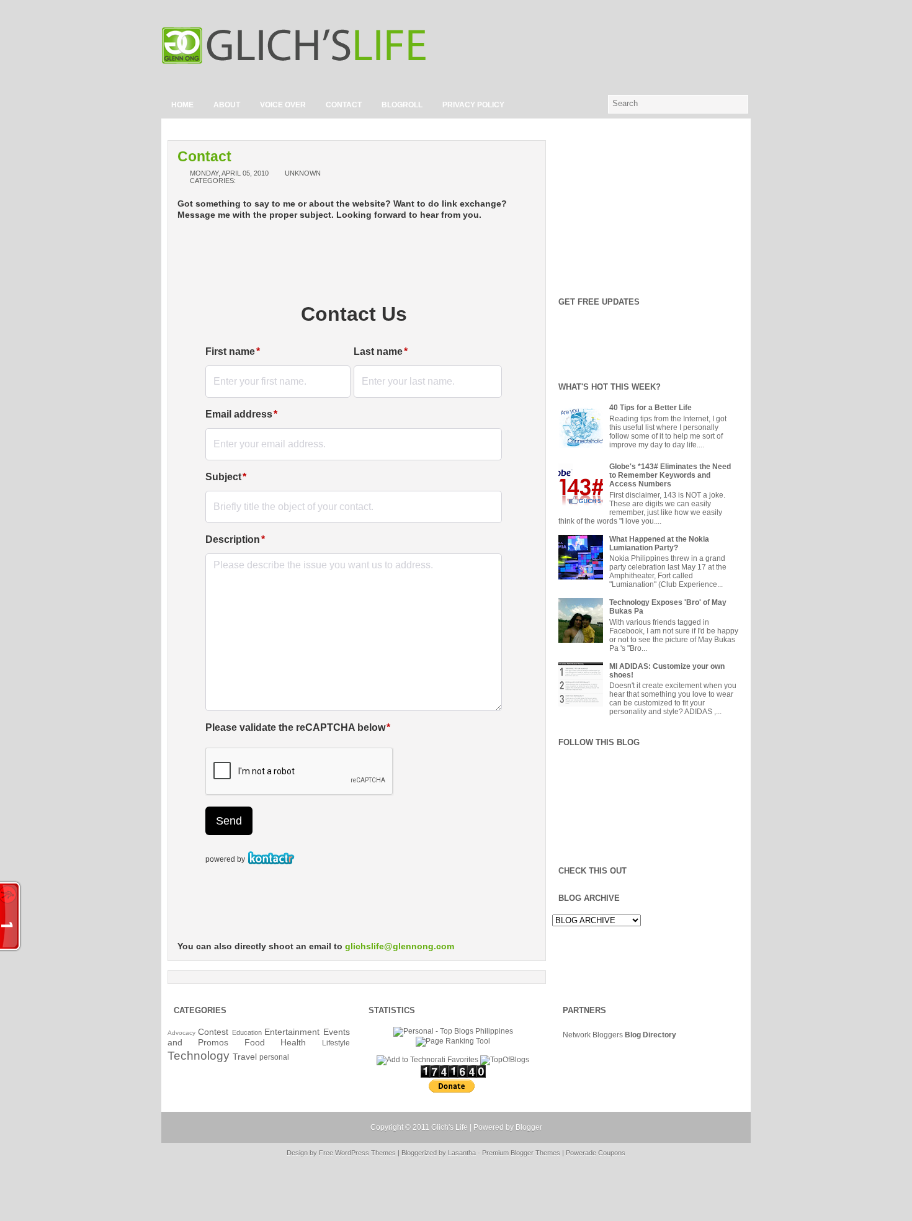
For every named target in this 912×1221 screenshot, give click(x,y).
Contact (344, 105)
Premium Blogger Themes (521, 1152)
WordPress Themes (365, 1152)
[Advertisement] (605, 45)
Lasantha (462, 1152)
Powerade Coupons (595, 1152)
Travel (245, 1057)
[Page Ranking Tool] (453, 1041)
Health (293, 1042)
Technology (199, 1055)
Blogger (529, 1127)
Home (182, 105)
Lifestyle (336, 1043)
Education (247, 1032)
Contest (213, 1032)
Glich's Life (449, 1127)
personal (274, 1057)
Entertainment (292, 1032)
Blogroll (402, 105)
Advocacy (181, 1032)
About (226, 105)
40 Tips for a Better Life (650, 407)
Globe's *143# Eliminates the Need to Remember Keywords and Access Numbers (670, 475)
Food (254, 1042)
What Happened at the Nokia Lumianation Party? (659, 543)
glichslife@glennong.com (399, 946)
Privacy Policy (473, 105)
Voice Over (283, 105)
